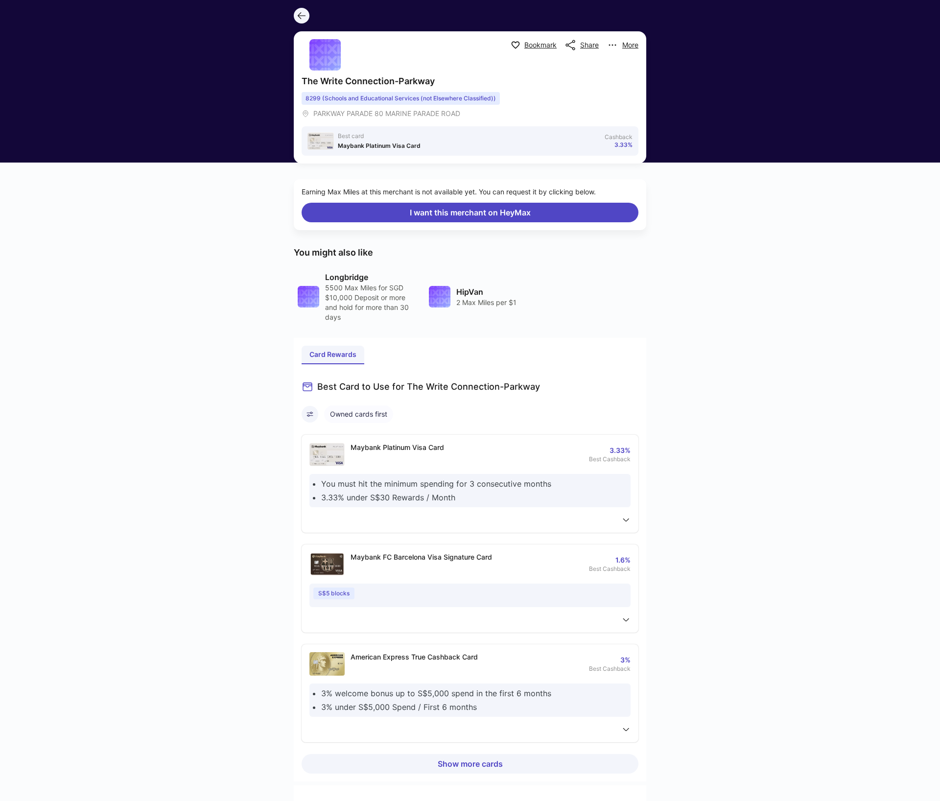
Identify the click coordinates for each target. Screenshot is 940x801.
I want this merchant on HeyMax (470, 212)
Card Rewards (332, 354)
